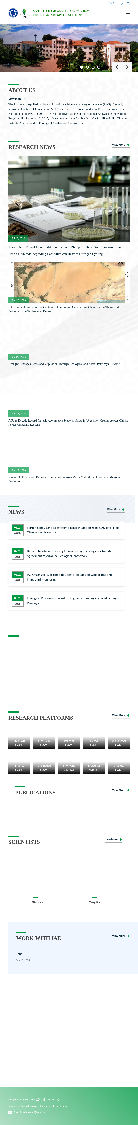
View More (15, 99)
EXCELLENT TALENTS (27, 1033)
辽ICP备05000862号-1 (48, 1099)
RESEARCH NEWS (81, 986)
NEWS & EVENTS (81, 1026)
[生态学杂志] (72, 804)
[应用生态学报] (32, 804)
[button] (81, 67)
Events (76, 1040)
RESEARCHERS (21, 1040)
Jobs (19, 954)
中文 (120, 3)
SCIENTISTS (16, 1026)
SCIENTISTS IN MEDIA (27, 1047)
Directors (16, 1007)
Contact (16, 1015)
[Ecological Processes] (112, 804)
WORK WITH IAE (81, 1058)
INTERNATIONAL (20, 1058)
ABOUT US (16, 986)
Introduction (18, 993)
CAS (112, 3)
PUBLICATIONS (19, 1070)
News (75, 1033)
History (15, 1000)
